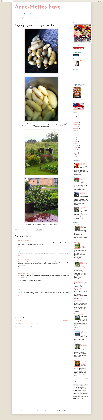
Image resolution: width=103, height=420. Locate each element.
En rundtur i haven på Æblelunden (83, 194)
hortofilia (76, 242)
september (75, 128)
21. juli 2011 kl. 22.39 (30, 287)
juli (73, 132)
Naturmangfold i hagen (80, 282)
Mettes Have (21, 273)
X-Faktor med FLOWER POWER (83, 178)
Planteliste (43, 18)
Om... (57, 18)
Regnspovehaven (78, 343)
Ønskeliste (50, 18)
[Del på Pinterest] (41, 230)
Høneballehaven (78, 225)
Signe (19, 251)
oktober (75, 126)
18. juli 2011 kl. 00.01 (26, 251)
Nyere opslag (18, 320)
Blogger (80, 410)
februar (75, 118)
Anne (19, 260)
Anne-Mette (84, 61)
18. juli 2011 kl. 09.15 (30, 273)
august (74, 130)
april (74, 137)
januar (74, 120)
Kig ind (62, 18)
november (75, 124)
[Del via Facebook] (40, 230)
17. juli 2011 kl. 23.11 (27, 240)
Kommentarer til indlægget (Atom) (30, 323)
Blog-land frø (24, 18)
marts (74, 117)
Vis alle (86, 378)
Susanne (20, 240)
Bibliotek (68, 18)
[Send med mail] (36, 230)
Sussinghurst (77, 288)
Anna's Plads (77, 300)
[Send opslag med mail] (34, 229)
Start (41, 320)
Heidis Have (77, 360)
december (75, 122)
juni (74, 115)
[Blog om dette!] (37, 230)
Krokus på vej (77, 301)
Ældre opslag (65, 320)
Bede (31, 18)
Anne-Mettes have (38, 7)
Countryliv (77, 329)
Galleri (36, 18)
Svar (19, 246)
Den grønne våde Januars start (83, 346)
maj (74, 136)
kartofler (22, 232)
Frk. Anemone (77, 313)
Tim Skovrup (21, 287)
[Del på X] (39, 230)
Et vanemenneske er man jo (83, 245)
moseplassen (77, 281)
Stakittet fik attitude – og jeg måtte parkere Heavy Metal (83, 265)
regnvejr (26, 232)
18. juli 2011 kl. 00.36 (26, 260)
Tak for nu (82, 315)
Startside (16, 18)
